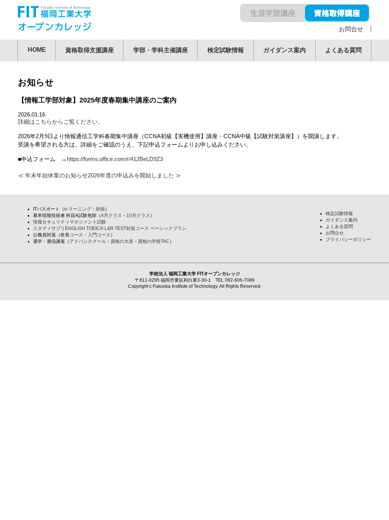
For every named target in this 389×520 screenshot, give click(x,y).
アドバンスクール (88, 241)
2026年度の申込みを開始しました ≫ (134, 175)
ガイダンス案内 (284, 50)
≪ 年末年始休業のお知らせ (53, 175)
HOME (37, 49)
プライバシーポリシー (348, 239)
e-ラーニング (77, 209)
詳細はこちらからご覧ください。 (60, 121)
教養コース (71, 235)
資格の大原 (122, 241)
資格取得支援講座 (89, 50)
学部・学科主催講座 (160, 50)
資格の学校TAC (153, 241)
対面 (100, 209)
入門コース (99, 235)
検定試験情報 (225, 50)
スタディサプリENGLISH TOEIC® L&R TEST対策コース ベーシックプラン (110, 228)
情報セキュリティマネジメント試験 (69, 222)
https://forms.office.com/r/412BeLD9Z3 (115, 159)
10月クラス (138, 215)
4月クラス (111, 215)
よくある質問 (343, 50)
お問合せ (351, 29)
